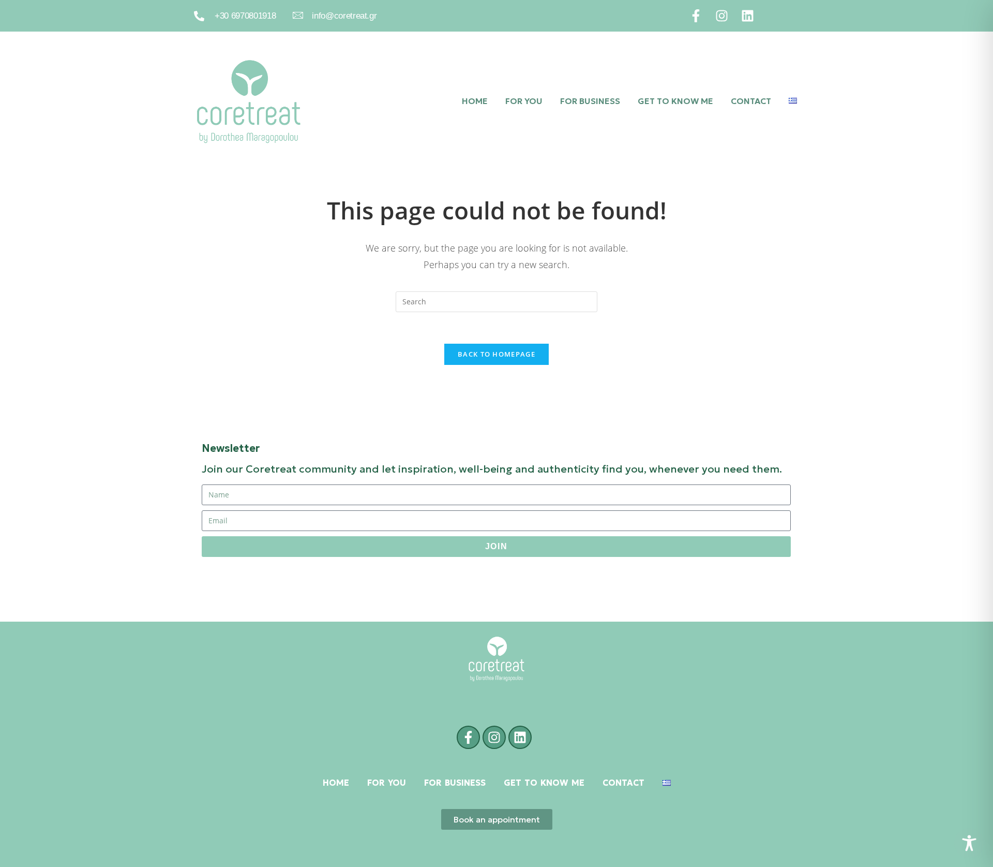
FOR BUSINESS (590, 101)
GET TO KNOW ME (675, 101)
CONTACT (751, 101)
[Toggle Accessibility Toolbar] (969, 843)
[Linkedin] (747, 15)
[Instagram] (721, 15)
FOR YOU (524, 101)
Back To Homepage (496, 354)
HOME (475, 101)
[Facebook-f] (696, 15)
